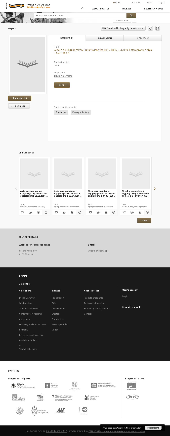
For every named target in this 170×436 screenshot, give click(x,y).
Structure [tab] (143, 38)
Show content (20, 98)
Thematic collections (29, 308)
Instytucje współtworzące (31, 335)
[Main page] (82, 8)
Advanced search (122, 20)
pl (119, 2)
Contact (87, 313)
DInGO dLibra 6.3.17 (56, 431)
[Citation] (157, 28)
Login (161, 2)
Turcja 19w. (61, 112)
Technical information (94, 303)
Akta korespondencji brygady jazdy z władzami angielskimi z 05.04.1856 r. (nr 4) (68, 193)
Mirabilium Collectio (28, 340)
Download (19, 106)
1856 (56, 65)
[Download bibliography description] (30, 212)
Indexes (126, 8)
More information (133, 428)
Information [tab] (105, 38)
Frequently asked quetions (96, 308)
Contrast (136, 2)
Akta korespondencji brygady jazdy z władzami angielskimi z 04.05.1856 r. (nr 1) (135, 193)
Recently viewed (154, 8)
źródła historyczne (63, 75)
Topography (58, 297)
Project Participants (93, 297)
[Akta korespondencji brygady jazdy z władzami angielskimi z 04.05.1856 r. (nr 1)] (136, 174)
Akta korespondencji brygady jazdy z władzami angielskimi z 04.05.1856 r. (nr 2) (101, 193)
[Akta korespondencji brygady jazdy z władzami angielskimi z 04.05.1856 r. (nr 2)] (102, 174)
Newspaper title (59, 324)
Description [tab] (66, 38)
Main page (24, 283)
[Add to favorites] (150, 28)
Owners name (58, 308)
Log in (125, 296)
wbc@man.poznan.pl (98, 250)
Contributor (57, 319)
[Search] (131, 15)
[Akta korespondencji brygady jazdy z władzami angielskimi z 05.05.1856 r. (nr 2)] (34, 174)
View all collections (28, 349)
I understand (153, 427)
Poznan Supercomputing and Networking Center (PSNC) (116, 431)
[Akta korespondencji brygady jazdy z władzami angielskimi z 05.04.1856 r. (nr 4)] (68, 174)
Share (150, 2)
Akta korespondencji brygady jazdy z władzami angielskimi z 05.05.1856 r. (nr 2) (34, 193)
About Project (100, 8)
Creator (55, 313)
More (144, 220)
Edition (55, 329)
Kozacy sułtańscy (80, 112)
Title (54, 303)
